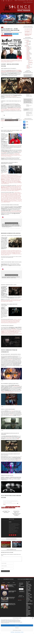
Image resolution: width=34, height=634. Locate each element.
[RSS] (7, 1)
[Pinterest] (5, 1)
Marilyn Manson (14, 279)
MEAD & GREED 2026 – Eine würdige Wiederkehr (5, 546)
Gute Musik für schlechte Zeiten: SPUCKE (28, 31)
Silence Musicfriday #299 (28, 28)
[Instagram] (3, 1)
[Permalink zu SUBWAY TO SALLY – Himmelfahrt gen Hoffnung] (25, 93)
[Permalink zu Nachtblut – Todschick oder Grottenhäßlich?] (25, 113)
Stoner (27, 66)
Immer (14, 582)
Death (30, 588)
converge (13, 506)
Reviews (26, 46)
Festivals (28, 43)
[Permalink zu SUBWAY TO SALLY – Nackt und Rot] (25, 105)
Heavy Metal (28, 53)
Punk (27, 615)
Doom (27, 49)
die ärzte (16, 506)
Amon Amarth (7, 506)
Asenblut (10, 506)
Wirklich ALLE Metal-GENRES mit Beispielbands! (12, 585)
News (2, 27)
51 (14, 587)
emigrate (19, 506)
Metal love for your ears (21, 599)
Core (27, 588)
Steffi (2, 31)
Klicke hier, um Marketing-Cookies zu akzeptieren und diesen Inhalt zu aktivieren (11, 120)
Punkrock (29, 64)
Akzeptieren (17, 625)
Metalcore (28, 606)
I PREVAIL (3, 507)
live (27, 602)
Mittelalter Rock (30, 60)
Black (30, 585)
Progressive (28, 58)
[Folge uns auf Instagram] (24, 127)
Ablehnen (17, 627)
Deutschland (28, 590)
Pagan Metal (28, 610)
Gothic (27, 51)
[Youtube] (10, 1)
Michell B (27, 81)
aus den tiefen (28, 584)
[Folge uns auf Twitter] (24, 122)
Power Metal (28, 57)
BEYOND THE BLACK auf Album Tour (12, 597)
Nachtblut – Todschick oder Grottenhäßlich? (24, 22)
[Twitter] (8, 1)
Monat (9, 582)
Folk (27, 50)
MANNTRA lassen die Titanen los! (8, 22)
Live (25, 42)
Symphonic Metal (29, 67)
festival (27, 594)
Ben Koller (13, 228)
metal (27, 605)
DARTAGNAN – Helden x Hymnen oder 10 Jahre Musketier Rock (28, 35)
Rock (27, 59)
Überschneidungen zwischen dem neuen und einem (11, 71)
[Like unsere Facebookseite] (24, 125)
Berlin (27, 585)
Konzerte (28, 44)
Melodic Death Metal (28, 604)
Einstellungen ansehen (17, 630)
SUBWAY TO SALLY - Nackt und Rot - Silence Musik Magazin (28, 93)
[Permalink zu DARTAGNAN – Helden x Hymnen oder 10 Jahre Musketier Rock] (25, 82)
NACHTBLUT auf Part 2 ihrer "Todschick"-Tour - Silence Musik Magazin (29, 113)
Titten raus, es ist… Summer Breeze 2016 (12, 604)
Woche (4, 582)
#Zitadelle (2, 120)
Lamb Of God (6, 507)
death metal (28, 589)
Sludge (27, 65)
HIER (18, 438)
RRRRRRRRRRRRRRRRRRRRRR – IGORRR (12, 591)
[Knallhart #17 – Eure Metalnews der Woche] (11, 48)
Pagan (27, 56)
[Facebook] (2, 1)
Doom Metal (28, 593)
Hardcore (28, 52)
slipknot (14, 507)
